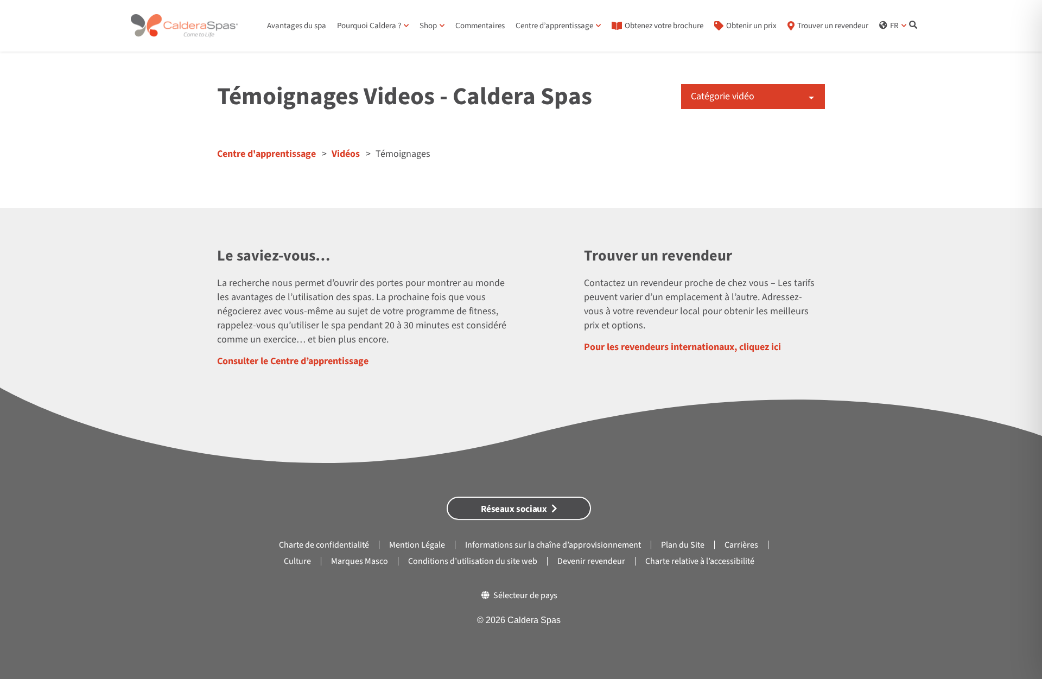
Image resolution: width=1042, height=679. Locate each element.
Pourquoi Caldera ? (369, 25)
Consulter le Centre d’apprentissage (292, 361)
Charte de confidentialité (324, 545)
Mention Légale (417, 545)
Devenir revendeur (591, 561)
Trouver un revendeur (832, 25)
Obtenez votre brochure (664, 25)
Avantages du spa (296, 25)
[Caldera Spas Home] (184, 26)
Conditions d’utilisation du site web (472, 561)
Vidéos (346, 154)
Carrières (741, 545)
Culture (297, 561)
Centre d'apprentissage (266, 154)
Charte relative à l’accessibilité (699, 561)
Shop (428, 25)
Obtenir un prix (751, 25)
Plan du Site (682, 545)
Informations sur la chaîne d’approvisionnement (553, 545)
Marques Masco (359, 561)
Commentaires (480, 25)
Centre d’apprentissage (554, 25)
